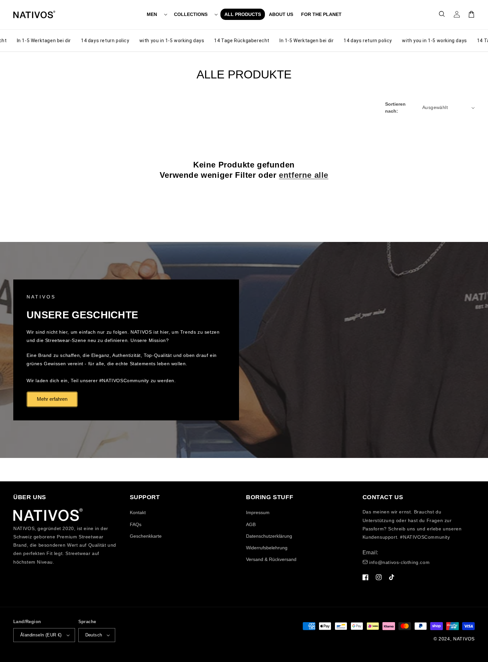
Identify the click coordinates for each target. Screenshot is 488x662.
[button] (156, 14)
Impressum (258, 512)
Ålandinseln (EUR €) (41, 634)
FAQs (135, 524)
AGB (251, 524)
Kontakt (138, 512)
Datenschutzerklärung (269, 536)
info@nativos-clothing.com (399, 562)
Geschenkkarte (146, 536)
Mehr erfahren (52, 399)
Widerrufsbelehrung (266, 547)
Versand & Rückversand (271, 559)
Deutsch (93, 634)
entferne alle (303, 174)
